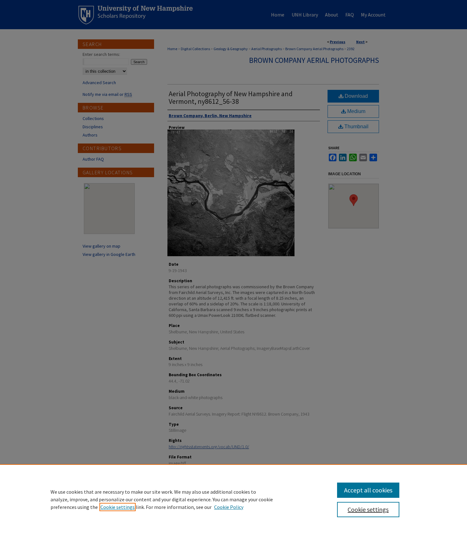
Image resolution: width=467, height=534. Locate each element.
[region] (233, 499)
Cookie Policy (228, 507)
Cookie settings (117, 507)
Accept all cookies (368, 490)
